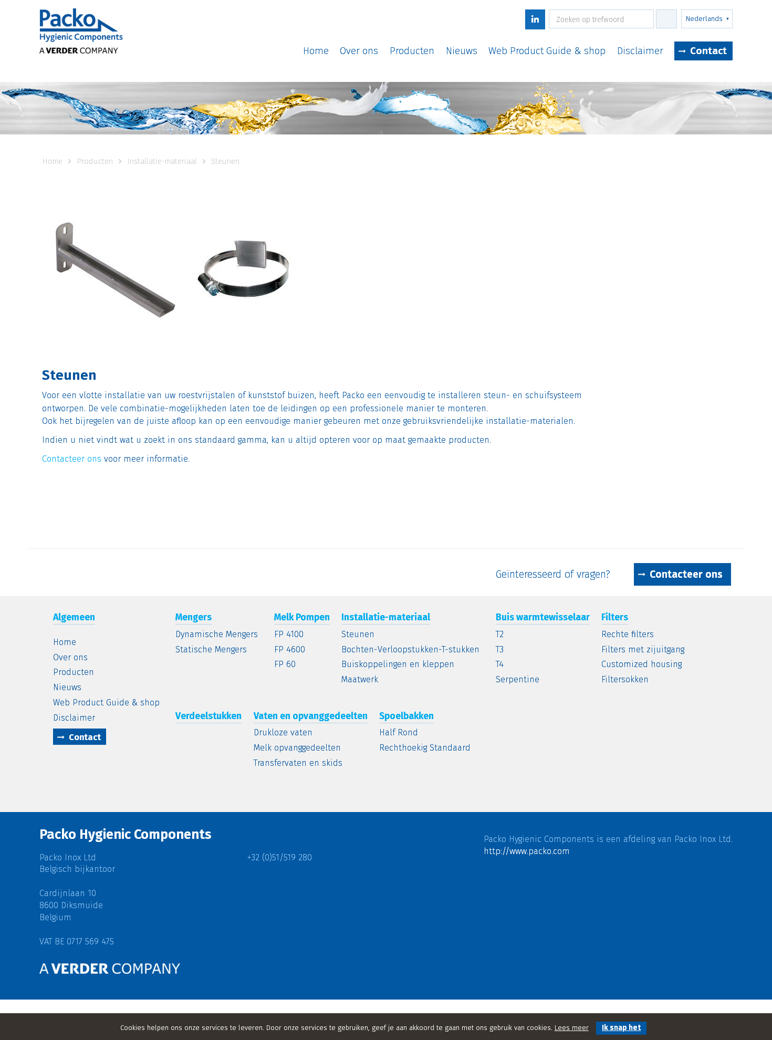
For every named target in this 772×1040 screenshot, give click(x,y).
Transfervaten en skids (298, 763)
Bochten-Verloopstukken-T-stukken (410, 650)
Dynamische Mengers (216, 634)
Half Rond (398, 733)
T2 (500, 634)
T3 (500, 650)
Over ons (359, 51)
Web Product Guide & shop (547, 51)
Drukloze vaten (283, 733)
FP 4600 (289, 650)
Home (316, 51)
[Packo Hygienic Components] (81, 34)
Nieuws (461, 51)
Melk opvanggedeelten (297, 748)
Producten (412, 51)
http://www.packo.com (527, 851)
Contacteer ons (71, 459)
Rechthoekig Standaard (425, 748)
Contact (708, 51)
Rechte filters (627, 634)
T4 (500, 664)
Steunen (357, 634)
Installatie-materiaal (163, 161)
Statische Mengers (211, 650)
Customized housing (641, 664)
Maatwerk (359, 679)
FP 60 (285, 664)
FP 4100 (289, 634)
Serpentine (517, 679)
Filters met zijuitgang (642, 650)
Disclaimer (640, 51)
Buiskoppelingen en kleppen (397, 664)
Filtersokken (625, 679)
